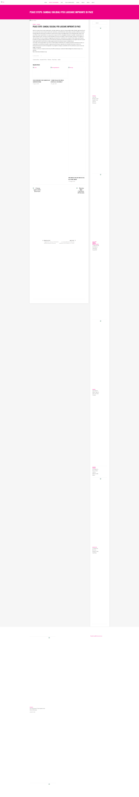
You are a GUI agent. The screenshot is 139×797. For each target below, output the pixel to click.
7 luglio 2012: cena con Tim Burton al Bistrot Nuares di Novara (51, 242)
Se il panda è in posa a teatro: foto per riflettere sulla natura (95, 472)
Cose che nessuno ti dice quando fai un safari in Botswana (95, 100)
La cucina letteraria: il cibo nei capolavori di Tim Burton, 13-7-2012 (66, 242)
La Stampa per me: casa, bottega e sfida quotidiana (95, 551)
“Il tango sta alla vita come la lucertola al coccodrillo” (95, 248)
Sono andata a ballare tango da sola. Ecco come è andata (95, 393)
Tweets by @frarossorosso (96, 636)
